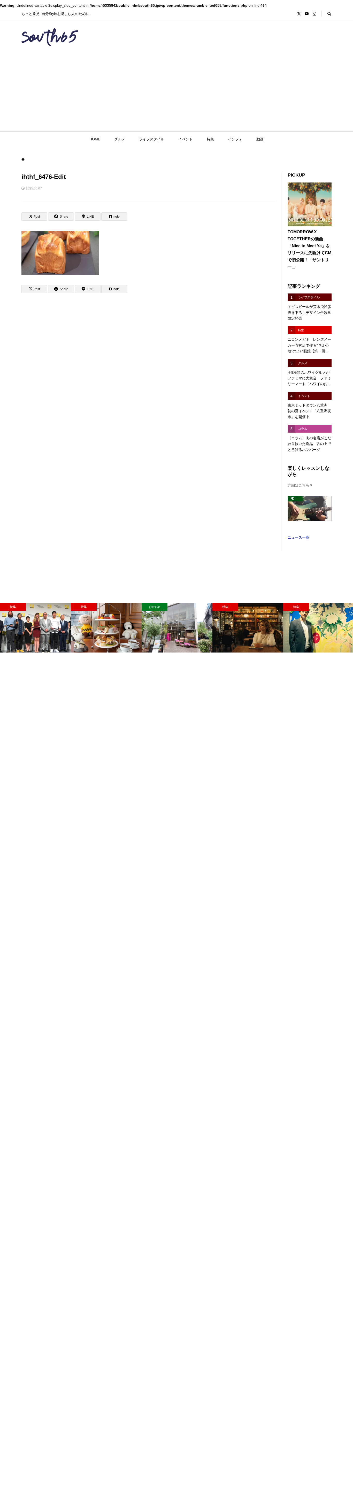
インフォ (235, 139)
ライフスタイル (151, 139)
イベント (185, 139)
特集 (210, 139)
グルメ (119, 139)
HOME (94, 139)
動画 (260, 139)
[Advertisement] (176, 93)
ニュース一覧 (298, 537)
